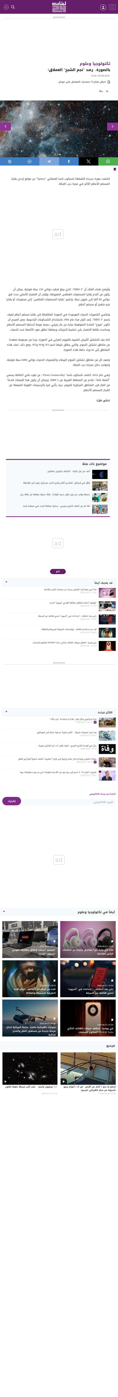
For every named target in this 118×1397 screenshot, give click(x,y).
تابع (58, 571)
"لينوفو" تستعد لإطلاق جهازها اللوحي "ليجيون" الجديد (72, 603)
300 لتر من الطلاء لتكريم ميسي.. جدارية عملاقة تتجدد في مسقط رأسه (56, 506)
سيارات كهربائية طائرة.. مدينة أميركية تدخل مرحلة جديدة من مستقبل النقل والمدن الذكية (31, 1031)
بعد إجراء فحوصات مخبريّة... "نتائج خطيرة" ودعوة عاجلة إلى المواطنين (66, 732)
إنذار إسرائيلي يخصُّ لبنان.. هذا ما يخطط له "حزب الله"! (73, 719)
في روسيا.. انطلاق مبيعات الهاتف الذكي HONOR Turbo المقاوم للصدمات (64, 642)
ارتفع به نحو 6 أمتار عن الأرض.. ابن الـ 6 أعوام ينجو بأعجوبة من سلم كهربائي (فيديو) (90, 1088)
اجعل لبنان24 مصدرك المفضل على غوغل (82, 81)
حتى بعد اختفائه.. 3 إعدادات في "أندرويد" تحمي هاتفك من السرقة (67, 616)
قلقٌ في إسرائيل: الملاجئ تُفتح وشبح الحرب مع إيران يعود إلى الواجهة (56, 482)
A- (107, 91)
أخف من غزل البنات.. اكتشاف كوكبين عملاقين (68, 471)
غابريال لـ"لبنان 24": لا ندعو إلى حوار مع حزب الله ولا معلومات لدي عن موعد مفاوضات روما (58, 772)
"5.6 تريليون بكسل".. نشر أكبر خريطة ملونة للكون (31, 1087)
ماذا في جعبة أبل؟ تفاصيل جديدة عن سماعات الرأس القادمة (70, 589)
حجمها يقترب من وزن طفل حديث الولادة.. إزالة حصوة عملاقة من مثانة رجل (55, 494)
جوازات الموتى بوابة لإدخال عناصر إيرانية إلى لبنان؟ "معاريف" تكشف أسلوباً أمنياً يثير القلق (57, 759)
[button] (5, 127)
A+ (101, 91)
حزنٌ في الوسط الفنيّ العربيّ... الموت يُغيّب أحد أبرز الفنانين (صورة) (67, 745)
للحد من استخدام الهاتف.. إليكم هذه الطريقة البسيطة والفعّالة (68, 629)
